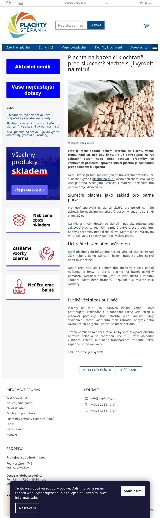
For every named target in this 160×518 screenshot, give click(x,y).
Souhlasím (133, 491)
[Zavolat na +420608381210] (12, 3)
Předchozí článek (97, 370)
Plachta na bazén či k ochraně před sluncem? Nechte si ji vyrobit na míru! (32, 125)
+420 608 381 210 (102, 404)
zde (34, 497)
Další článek (129, 370)
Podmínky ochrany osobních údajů (30, 419)
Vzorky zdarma (75, 3)
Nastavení (27, 508)
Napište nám (15, 429)
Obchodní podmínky (20, 413)
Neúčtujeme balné (19, 403)
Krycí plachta (77, 252)
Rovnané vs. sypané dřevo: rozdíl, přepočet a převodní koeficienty (29, 116)
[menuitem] (18, 47)
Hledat (96, 25)
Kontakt (11, 434)
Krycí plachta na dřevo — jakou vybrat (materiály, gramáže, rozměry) (32, 133)
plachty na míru (103, 179)
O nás (10, 424)
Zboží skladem (16, 408)
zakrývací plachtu (80, 227)
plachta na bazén (126, 272)
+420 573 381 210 (102, 411)
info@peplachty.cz (103, 398)
